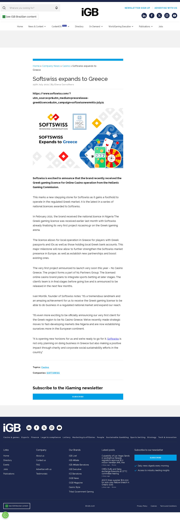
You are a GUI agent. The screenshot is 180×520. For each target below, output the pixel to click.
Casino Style (74, 487)
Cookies (154, 506)
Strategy (151, 437)
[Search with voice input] (56, 8)
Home (20, 26)
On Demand (94, 26)
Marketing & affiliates (83, 437)
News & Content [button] (35, 26)
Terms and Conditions (168, 506)
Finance (35, 437)
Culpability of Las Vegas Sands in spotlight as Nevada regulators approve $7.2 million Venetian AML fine (116, 459)
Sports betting (137, 437)
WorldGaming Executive (120, 26)
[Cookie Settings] (5, 515)
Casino (66, 66)
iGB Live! (73, 456)
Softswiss (113, 338)
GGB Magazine (76, 483)
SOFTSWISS (53, 373)
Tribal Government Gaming (81, 492)
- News (113, 465)
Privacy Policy (142, 506)
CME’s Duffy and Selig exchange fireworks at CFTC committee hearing (114, 471)
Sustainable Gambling (117, 437)
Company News (51, 66)
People (100, 437)
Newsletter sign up (137, 8)
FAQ (38, 465)
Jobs (160, 26)
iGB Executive (75, 469)
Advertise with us (166, 8)
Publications (144, 26)
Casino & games (11, 437)
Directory (79, 26)
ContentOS (59, 26)
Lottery (67, 437)
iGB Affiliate (74, 460)
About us (40, 456)
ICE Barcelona (75, 474)
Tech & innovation (167, 437)
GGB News (74, 478)
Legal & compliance (51, 437)
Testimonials (41, 474)
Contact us (41, 460)
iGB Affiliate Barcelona (79, 465)
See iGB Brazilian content (19, 16)
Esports (25, 437)
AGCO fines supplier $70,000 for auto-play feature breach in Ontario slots (115, 482)
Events (6, 465)
